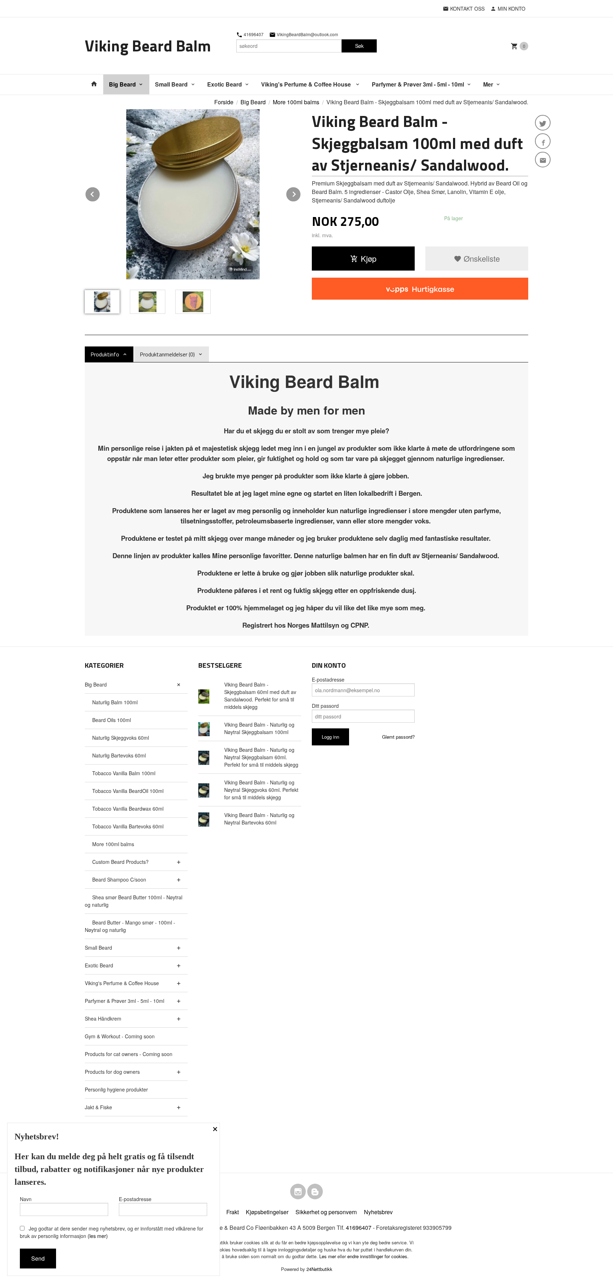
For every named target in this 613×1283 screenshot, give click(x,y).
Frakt (232, 1212)
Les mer (328, 1256)
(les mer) (98, 1235)
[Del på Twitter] (543, 122)
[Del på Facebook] (543, 141)
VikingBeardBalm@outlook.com (307, 34)
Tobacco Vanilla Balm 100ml (123, 773)
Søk (359, 45)
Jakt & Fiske (98, 1107)
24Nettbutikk (319, 1269)
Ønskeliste (481, 258)
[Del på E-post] (543, 159)
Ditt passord (325, 705)
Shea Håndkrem (103, 1018)
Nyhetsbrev (378, 1212)
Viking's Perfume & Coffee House (306, 84)
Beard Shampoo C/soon (119, 879)
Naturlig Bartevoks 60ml (119, 755)
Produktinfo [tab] (104, 354)
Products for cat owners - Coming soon (128, 1053)
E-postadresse (328, 679)
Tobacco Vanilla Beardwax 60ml (128, 808)
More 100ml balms (113, 844)
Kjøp (368, 258)
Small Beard (171, 84)
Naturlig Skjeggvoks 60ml (120, 737)
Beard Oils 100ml (111, 719)
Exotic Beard (224, 84)
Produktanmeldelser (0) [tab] (167, 354)
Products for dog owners (112, 1071)
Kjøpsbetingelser (267, 1212)
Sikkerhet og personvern (326, 1212)
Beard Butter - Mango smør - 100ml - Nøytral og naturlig (130, 926)
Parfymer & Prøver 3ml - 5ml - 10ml (418, 84)
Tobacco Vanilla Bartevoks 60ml (128, 826)
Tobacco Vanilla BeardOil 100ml (128, 790)
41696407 (253, 34)
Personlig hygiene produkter (116, 1089)
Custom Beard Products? (120, 861)
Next (300, 193)
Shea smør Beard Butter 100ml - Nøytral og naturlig (133, 901)
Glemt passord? (398, 736)
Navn (26, 1199)
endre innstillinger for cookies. (378, 1256)
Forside (223, 102)
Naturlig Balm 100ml (115, 702)
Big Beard (122, 84)
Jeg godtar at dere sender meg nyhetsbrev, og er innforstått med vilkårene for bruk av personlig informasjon (111, 1232)
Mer (488, 84)
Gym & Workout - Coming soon (120, 1036)
